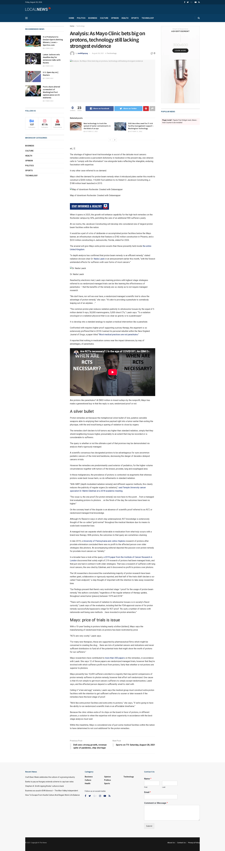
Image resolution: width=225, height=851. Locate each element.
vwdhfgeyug (83, 53)
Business (92, 18)
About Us (171, 843)
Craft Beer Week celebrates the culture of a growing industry (50, 777)
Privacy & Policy (194, 843)
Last (163, 787)
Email (147, 792)
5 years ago (48, 78)
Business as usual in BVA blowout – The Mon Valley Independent (51, 791)
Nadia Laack (99, 259)
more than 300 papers (115, 658)
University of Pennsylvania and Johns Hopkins (104, 541)
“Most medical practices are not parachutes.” (118, 334)
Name (147, 778)
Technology (148, 18)
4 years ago (48, 48)
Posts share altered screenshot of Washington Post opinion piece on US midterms (51, 92)
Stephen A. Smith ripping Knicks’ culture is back (44, 786)
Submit (149, 826)
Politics (81, 18)
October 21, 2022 (91, 131)
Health (124, 18)
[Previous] (110, 140)
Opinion (115, 18)
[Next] (115, 140)
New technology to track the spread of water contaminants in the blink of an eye (97, 126)
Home (71, 18)
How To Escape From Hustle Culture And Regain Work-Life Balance (52, 795)
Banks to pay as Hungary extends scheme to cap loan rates (49, 782)
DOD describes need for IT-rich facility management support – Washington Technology (141, 126)
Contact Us (181, 843)
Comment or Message (156, 803)
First (145, 787)
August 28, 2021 (98, 53)
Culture (104, 18)
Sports (135, 18)
